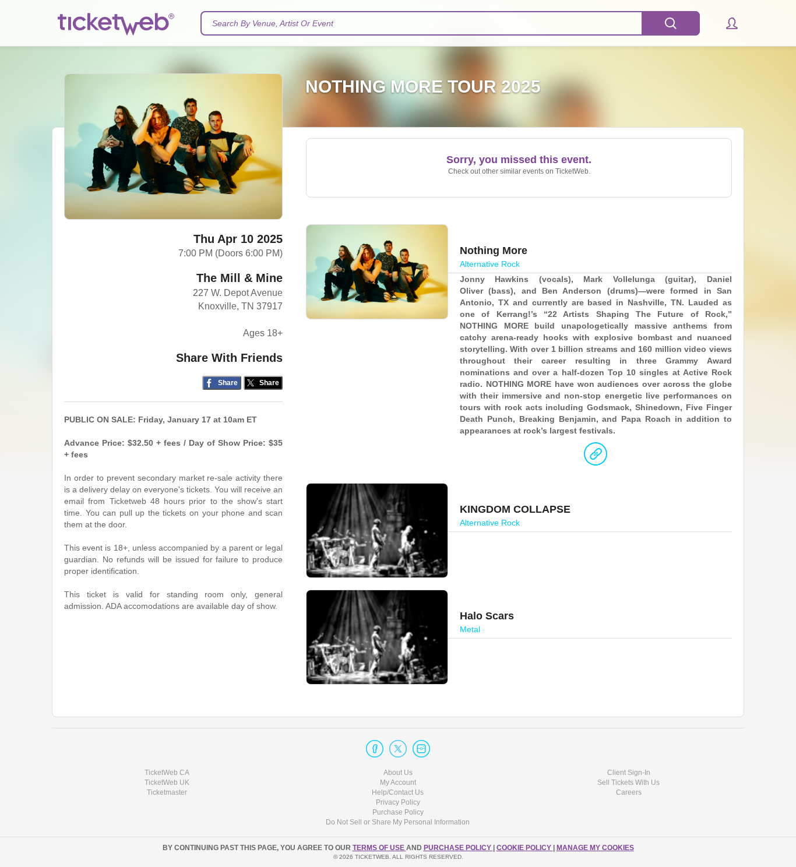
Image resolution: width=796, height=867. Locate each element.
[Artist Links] (595, 456)
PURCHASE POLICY (458, 848)
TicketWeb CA (167, 773)
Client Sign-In (628, 773)
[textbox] (450, 23)
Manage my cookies (595, 848)
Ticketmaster (167, 792)
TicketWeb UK (167, 782)
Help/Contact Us (398, 792)
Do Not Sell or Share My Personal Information (398, 822)
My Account (398, 782)
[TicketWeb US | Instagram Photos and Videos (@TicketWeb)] (421, 748)
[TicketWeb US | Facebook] (374, 748)
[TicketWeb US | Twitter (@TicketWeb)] (398, 748)
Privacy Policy (398, 802)
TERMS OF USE (379, 848)
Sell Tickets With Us (628, 782)
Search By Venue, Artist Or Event (272, 23)
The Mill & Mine (239, 278)
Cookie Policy (524, 848)
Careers (629, 792)
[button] (726, 23)
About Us (398, 773)
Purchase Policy (398, 812)
